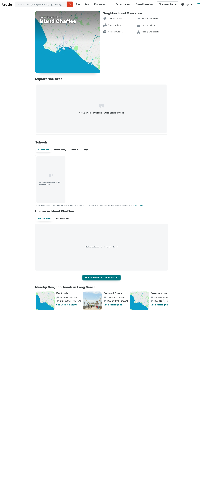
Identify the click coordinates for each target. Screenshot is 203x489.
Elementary (60, 149)
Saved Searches (144, 4)
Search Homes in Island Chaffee (101, 277)
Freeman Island (160, 293)
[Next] (165, 300)
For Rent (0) (62, 218)
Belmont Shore (112, 293)
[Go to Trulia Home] (8, 4)
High (86, 149)
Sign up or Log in (167, 4)
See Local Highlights (66, 304)
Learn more (139, 205)
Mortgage (99, 4)
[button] (70, 4)
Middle (74, 149)
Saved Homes (123, 4)
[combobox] (44, 4)
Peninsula (62, 293)
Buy (78, 4)
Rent (87, 4)
